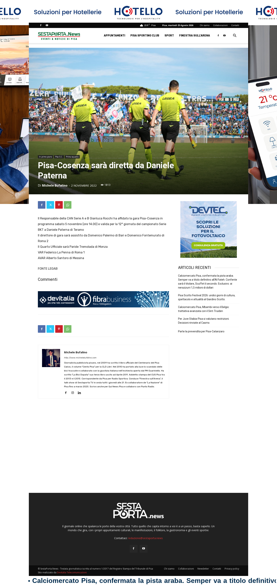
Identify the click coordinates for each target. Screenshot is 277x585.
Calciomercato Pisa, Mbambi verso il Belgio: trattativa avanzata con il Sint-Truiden (203, 309)
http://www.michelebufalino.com (80, 358)
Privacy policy (232, 568)
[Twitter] (50, 205)
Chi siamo (205, 25)
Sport (169, 35)
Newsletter (203, 568)
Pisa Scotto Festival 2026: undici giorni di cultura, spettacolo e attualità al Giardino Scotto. (206, 297)
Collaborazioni (220, 25)
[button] (234, 36)
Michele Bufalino (54, 185)
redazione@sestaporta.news (145, 538)
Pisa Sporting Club (144, 35)
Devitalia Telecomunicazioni (72, 572)
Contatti (235, 25)
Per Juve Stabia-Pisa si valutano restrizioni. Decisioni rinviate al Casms (203, 320)
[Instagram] (74, 393)
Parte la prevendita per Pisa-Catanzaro (201, 331)
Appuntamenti (114, 35)
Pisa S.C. (59, 156)
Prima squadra (72, 156)
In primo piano (45, 156)
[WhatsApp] (67, 205)
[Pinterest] (59, 205)
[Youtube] (47, 25)
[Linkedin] (81, 393)
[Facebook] (41, 25)
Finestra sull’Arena (194, 35)
